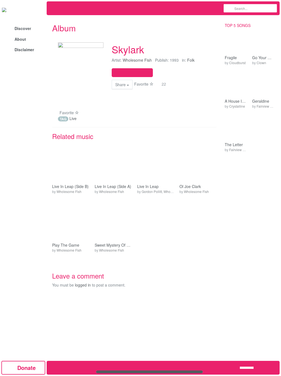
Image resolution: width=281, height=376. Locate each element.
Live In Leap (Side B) (70, 186)
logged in (83, 285)
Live (73, 118)
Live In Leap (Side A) (113, 186)
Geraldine (260, 101)
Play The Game (65, 245)
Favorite (142, 84)
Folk (191, 60)
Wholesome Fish (137, 60)
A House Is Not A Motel (236, 101)
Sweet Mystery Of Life (113, 245)
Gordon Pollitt (152, 191)
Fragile (231, 57)
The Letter (234, 144)
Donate (26, 368)
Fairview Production (244, 149)
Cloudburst (237, 62)
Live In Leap (148, 186)
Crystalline (237, 106)
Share (121, 84)
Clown (261, 62)
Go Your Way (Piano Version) (263, 57)
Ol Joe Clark (190, 186)
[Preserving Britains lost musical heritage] (23, 9)
